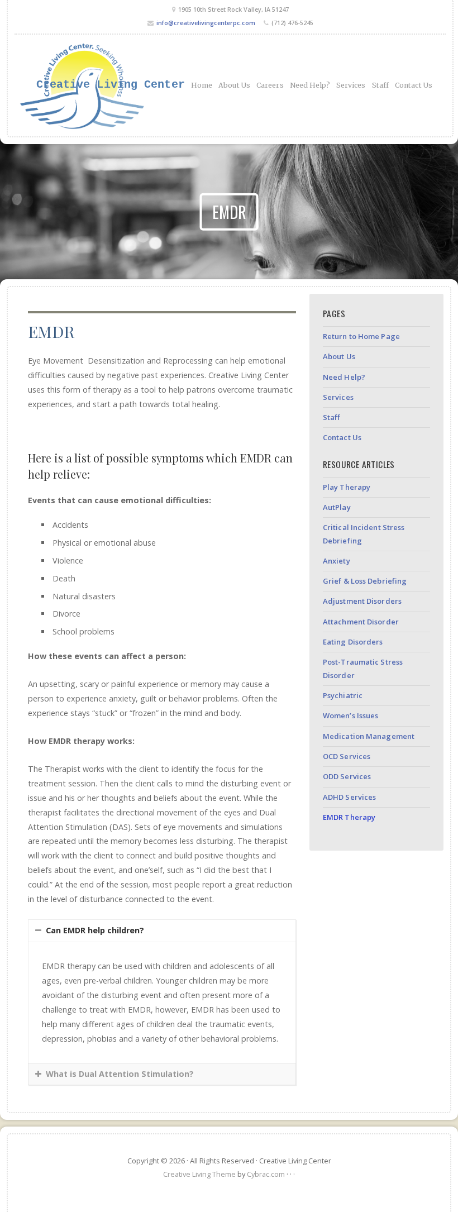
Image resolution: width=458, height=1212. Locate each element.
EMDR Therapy (349, 817)
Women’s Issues (350, 715)
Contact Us (413, 85)
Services (351, 85)
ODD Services (347, 776)
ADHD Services (349, 797)
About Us (234, 85)
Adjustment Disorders (362, 601)
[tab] (162, 930)
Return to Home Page (361, 336)
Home (201, 85)
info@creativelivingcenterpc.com (205, 22)
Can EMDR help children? (95, 930)
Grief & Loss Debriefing (365, 581)
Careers (270, 85)
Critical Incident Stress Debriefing (363, 533)
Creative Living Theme (199, 1174)
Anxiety (336, 561)
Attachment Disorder (361, 622)
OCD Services (346, 756)
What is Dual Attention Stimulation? (120, 1073)
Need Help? (310, 85)
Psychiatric (342, 695)
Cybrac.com (266, 1174)
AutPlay (337, 507)
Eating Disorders (353, 642)
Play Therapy (346, 487)
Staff (380, 85)
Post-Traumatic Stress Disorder (363, 668)
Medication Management (368, 736)
